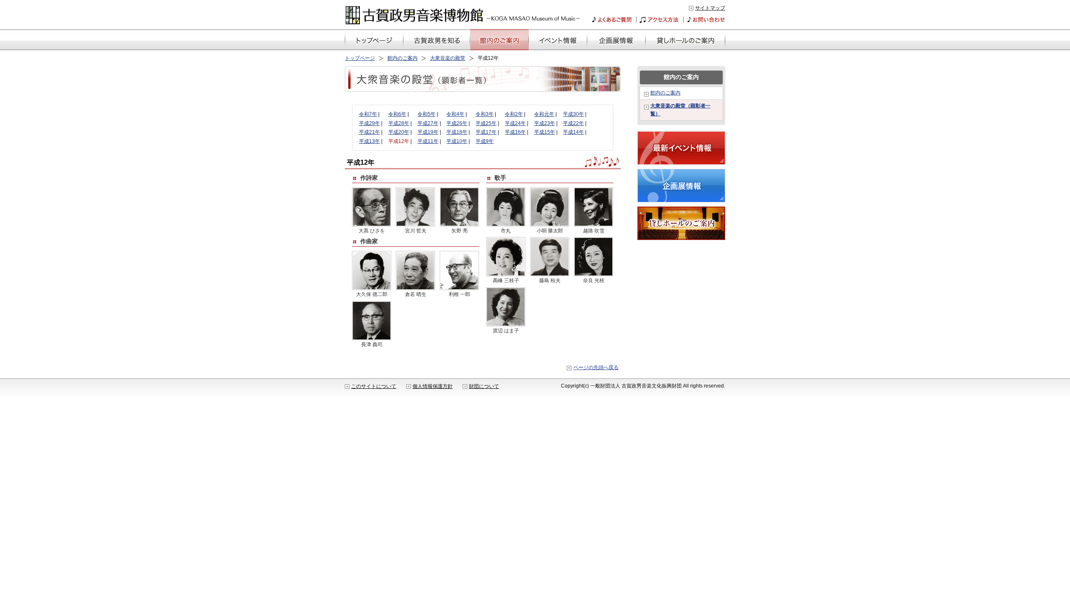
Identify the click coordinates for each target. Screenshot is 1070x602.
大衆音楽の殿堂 (447, 58)
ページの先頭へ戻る (596, 367)
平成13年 (369, 141)
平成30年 (573, 114)
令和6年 (397, 114)
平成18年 (456, 132)
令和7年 (368, 114)
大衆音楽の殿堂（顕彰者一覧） (680, 110)
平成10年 (456, 141)
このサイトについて (373, 386)
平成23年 (544, 123)
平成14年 (573, 132)
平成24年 (515, 123)
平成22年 (573, 123)
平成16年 (515, 132)
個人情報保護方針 (433, 386)
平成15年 (544, 132)
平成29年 (369, 123)
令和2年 (514, 114)
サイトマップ (710, 8)
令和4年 (455, 114)
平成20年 (398, 132)
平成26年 (456, 123)
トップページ (360, 58)
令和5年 (427, 114)
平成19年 (428, 132)
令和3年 (485, 114)
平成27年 (428, 123)
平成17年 (486, 132)
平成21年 (369, 132)
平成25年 (486, 123)
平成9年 (485, 141)
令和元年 (544, 114)
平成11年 (428, 141)
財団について (484, 386)
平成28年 (398, 123)
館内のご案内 (402, 58)
